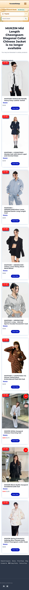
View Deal (15, 108)
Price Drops (20, 561)
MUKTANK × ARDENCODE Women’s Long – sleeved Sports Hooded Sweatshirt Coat (16, 322)
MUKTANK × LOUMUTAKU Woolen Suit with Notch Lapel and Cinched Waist (15, 154)
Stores (14, 561)
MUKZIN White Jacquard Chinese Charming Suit (13, 432)
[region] (14, 576)
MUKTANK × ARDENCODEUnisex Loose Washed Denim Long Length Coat (15, 210)
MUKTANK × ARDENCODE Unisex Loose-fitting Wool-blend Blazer (14, 266)
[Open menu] (25, 3)
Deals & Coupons (6, 561)
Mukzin (5, 102)
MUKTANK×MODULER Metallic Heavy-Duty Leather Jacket (15, 99)
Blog (26, 561)
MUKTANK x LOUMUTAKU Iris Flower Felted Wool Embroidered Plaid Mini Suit (15, 377)
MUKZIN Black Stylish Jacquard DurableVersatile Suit (16, 485)
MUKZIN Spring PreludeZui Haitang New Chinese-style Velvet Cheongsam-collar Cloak (16, 540)
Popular (7, 14)
